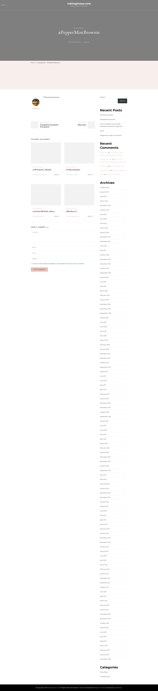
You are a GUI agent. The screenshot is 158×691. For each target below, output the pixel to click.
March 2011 (103, 601)
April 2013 (103, 520)
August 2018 (104, 318)
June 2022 (103, 219)
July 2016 (103, 425)
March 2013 (104, 524)
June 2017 (103, 380)
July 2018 (103, 322)
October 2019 (104, 268)
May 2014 (103, 475)
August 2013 (104, 506)
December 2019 (105, 259)
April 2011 (103, 596)
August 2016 (104, 421)
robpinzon (104, 152)
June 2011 (103, 592)
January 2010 (104, 654)
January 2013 (104, 533)
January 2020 (104, 255)
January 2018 (104, 349)
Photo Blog (104, 672)
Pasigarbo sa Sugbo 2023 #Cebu (111, 135)
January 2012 (104, 574)
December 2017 (105, 354)
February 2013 (105, 529)
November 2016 (105, 407)
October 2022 (104, 210)
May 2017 (103, 385)
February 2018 (105, 345)
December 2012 (105, 538)
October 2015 (104, 466)
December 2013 (105, 493)
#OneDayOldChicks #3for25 (44, 211)
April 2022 (103, 223)
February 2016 (105, 448)
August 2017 (104, 371)
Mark (102, 174)
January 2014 (104, 488)
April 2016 (103, 439)
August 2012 (104, 551)
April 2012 (103, 560)
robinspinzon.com (79, 3)
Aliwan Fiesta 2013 (117, 166)
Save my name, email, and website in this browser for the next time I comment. (58, 263)
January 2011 (104, 610)
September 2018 (105, 313)
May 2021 (103, 250)
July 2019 (103, 282)
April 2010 (103, 641)
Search (102, 97)
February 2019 (105, 295)
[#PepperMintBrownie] (51, 97)
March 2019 (104, 291)
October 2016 (104, 412)
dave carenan (105, 170)
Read (56, 174)
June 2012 (103, 556)
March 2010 (104, 645)
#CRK (102, 131)
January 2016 (104, 452)
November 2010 (105, 618)
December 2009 (105, 659)
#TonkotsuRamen (73, 169)
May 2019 (103, 286)
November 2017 (105, 358)
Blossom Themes (99, 687)
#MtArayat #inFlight (106, 115)
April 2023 (103, 196)
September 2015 (105, 470)
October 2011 (104, 587)
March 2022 (104, 228)
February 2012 (105, 569)
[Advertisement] (79, 76)
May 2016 (103, 434)
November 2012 (105, 542)
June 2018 (103, 327)
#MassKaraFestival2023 (108, 119)
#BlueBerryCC (71, 211)
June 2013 (103, 511)
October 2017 (104, 362)
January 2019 (104, 300)
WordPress (118, 687)
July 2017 (103, 376)
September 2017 (105, 367)
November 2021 (105, 241)
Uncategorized (79, 28)
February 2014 (105, 484)
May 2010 (103, 636)
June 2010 (103, 632)
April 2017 (103, 389)
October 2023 (104, 187)
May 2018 (103, 331)
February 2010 (105, 650)
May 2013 (103, 515)
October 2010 (104, 623)
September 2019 (105, 273)
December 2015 (105, 457)
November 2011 (105, 583)
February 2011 (104, 605)
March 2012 (104, 565)
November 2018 (105, 309)
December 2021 (105, 237)
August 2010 (104, 627)
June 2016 (103, 430)
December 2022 (105, 205)
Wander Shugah (106, 159)
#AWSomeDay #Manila (42, 169)
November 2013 (105, 497)
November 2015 (105, 461)
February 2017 (105, 394)
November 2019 (105, 264)
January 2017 (104, 398)
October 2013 (104, 502)
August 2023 (104, 192)
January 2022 (104, 232)
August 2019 (104, 277)
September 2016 (105, 416)
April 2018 (103, 336)
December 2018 (105, 304)
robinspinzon (36, 108)
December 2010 (105, 614)
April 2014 (103, 479)
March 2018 (104, 340)
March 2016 (104, 443)
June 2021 (103, 246)
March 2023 (104, 201)
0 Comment (86, 42)
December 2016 (105, 403)
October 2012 (104, 547)
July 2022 (103, 214)
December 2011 (105, 578)
